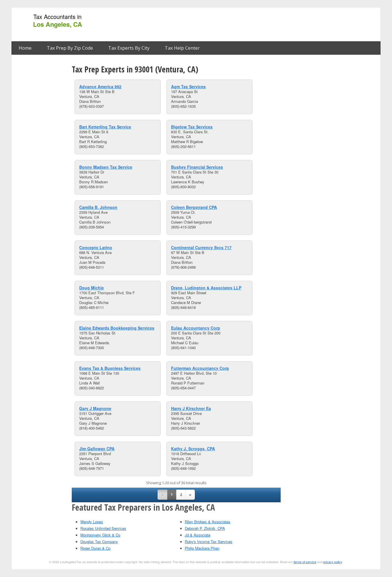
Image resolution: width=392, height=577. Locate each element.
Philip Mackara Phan (202, 548)
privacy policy (332, 561)
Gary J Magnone (95, 408)
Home (25, 48)
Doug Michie (91, 288)
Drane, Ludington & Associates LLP (206, 288)
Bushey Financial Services (197, 167)
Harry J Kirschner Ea (191, 408)
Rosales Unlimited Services (103, 528)
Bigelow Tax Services (192, 127)
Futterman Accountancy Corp (200, 368)
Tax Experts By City (129, 48)
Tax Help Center (182, 48)
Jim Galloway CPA (97, 448)
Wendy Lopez (91, 521)
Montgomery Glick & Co (100, 535)
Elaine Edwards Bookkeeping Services (116, 328)
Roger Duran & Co (95, 548)
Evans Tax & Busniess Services (110, 368)
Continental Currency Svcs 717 (201, 247)
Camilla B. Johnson (98, 207)
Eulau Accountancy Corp (195, 328)
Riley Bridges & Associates (207, 521)
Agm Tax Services (188, 86)
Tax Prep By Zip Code (70, 48)
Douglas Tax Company (99, 541)
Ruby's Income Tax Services (208, 541)
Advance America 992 (100, 86)
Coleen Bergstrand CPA (194, 207)
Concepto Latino (95, 247)
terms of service (305, 561)
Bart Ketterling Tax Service (105, 127)
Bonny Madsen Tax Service (105, 167)
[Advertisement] (273, 25)
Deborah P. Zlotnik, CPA (205, 528)
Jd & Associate (197, 535)
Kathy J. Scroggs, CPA (193, 448)
